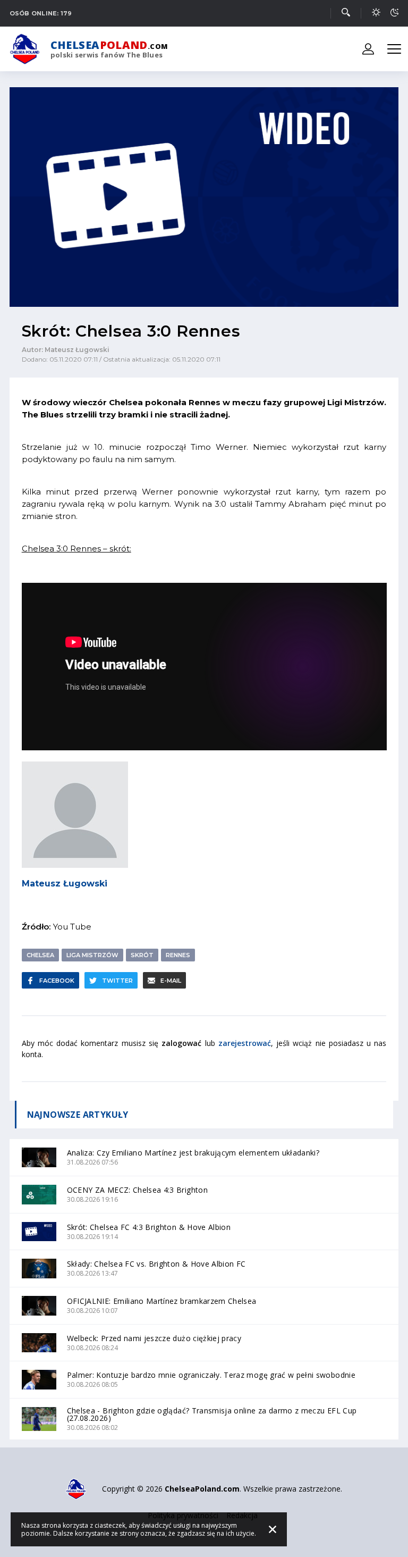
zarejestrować (244, 1043)
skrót (142, 955)
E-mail (170, 980)
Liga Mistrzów (92, 955)
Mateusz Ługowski (64, 883)
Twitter (117, 980)
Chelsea (40, 955)
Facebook (56, 980)
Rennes (178, 955)
